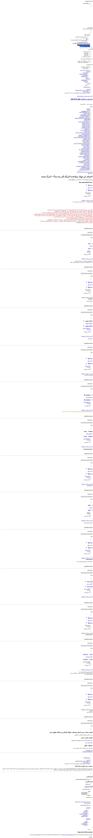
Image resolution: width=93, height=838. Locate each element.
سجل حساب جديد (88, 742)
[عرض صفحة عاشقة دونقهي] (88, 323)
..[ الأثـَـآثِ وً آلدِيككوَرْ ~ (85, 127)
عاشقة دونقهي (88, 321)
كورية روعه (89, 581)
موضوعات (86, 52)
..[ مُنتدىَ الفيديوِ (86, 165)
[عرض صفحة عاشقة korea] (89, 433)
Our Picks (85, 81)
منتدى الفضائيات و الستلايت (84, 135)
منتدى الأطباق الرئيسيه (85, 130)
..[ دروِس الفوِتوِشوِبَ (85, 111)
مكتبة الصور (84, 75)
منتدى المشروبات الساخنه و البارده (82, 132)
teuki (89, 505)
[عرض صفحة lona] (91, 246)
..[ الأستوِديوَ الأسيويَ (86, 148)
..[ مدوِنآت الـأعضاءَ (86, 123)
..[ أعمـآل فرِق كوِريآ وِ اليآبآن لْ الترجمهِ (82, 143)
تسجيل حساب (87, 46)
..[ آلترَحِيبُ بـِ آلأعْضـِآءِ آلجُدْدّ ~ (84, 161)
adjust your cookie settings (68, 834)
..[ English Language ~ (85, 115)
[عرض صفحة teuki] (91, 507)
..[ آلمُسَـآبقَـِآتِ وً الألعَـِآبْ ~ (84, 162)
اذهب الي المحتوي (88, 1)
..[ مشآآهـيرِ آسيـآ (86, 145)
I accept (90, 836)
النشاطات (88, 78)
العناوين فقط (85, 68)
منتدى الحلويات (87, 131)
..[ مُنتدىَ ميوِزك (86, 147)
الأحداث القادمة (84, 76)
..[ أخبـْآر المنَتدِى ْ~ (86, 142)
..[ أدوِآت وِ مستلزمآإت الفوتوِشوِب (83, 166)
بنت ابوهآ (87, 179)
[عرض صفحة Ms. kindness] (89, 397)
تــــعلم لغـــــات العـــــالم (84, 149)
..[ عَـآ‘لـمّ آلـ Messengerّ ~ (84, 117)
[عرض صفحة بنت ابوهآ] (90, 173)
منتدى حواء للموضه (86, 124)
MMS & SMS (87, 119)
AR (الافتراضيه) (84, 792)
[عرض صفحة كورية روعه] (89, 584)
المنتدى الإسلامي (86, 138)
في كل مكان (85, 51)
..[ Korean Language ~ (85, 150)
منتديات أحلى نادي (86, 789)
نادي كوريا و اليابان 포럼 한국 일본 (81, 99)
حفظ (91, 106)
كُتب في (87, 200)
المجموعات (85, 72)
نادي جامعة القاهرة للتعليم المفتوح (83, 779)
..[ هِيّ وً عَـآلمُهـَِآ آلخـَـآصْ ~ (84, 112)
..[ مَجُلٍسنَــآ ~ (87, 159)
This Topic (86, 55)
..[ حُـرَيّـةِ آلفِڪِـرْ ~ (86, 160)
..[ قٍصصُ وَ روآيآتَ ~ (86, 125)
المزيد (86, 77)
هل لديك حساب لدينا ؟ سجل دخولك (82, 33)
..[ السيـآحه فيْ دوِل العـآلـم (84, 121)
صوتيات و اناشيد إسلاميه (85, 114)
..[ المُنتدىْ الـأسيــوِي (85, 144)
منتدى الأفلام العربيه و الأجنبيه (84, 136)
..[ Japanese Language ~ (85, 151)
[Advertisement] (46, 17)
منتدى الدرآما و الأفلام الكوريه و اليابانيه (82, 137)
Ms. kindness (87, 395)
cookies (38, 834)
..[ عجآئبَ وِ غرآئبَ (86, 141)
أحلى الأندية (87, 784)
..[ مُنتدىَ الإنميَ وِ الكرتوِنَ (84, 152)
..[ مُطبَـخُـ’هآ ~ (87, 129)
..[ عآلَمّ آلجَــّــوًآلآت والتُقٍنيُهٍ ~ (84, 156)
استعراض (88, 71)
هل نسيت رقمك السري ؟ (82, 42)
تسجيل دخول (84, 40)
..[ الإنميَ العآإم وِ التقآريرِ (85, 154)
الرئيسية (88, 108)
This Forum (86, 54)
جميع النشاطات (84, 80)
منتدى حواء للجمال (86, 126)
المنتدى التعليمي (86, 113)
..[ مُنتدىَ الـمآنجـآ (86, 157)
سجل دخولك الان (88, 750)
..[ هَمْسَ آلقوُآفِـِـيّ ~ (86, 139)
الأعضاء (88, 109)
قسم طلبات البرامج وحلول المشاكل (82, 118)
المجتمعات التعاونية (83, 74)
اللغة (89, 791)
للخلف (86, 810)
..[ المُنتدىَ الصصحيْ (86, 133)
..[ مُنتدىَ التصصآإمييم (85, 167)
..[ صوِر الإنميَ (87, 155)
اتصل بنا (88, 795)
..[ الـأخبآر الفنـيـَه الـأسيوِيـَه (84, 169)
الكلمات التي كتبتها (83, 61)
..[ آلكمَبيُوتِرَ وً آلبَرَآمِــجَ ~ (85, 168)
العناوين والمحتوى (84, 66)
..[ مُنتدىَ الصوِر (87, 163)
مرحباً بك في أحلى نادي (85, 70)
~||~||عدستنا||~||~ (86, 120)
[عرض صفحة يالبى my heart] (89, 656)
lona (89, 243)
